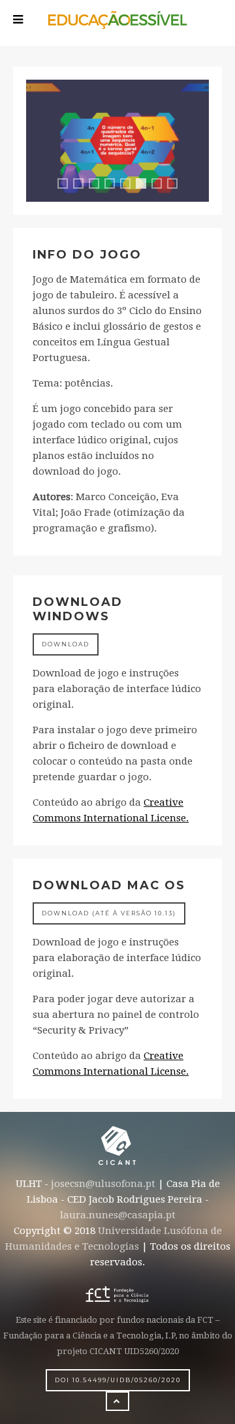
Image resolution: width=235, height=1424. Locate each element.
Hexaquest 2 (83, 185)
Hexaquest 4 (114, 185)
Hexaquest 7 (161, 185)
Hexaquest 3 (98, 185)
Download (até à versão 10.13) (109, 913)
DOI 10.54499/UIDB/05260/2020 (118, 1380)
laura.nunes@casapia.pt (118, 1215)
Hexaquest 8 (177, 185)
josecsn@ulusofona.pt (103, 1184)
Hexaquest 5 (130, 185)
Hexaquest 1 (67, 185)
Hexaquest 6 (143, 187)
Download (65, 644)
